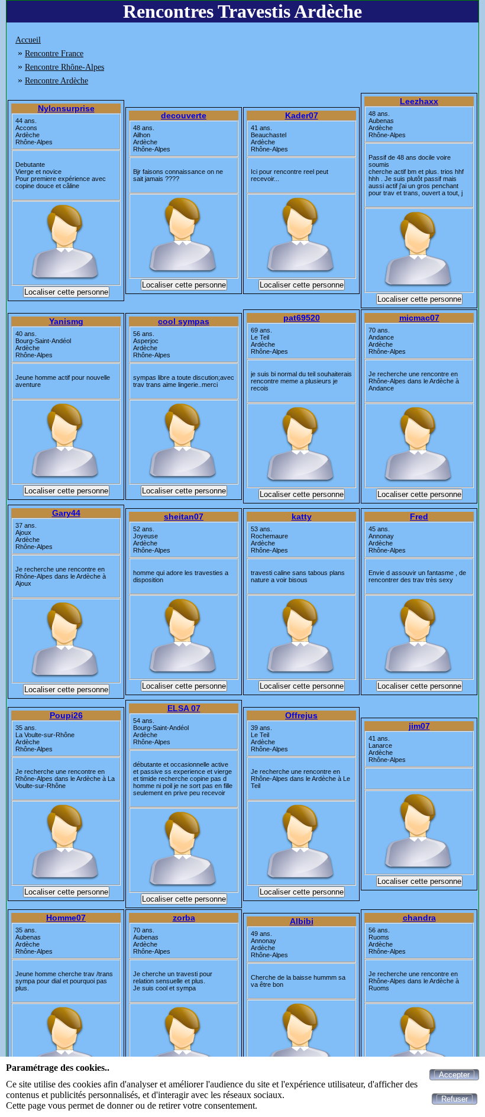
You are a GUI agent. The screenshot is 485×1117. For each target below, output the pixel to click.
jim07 (419, 726)
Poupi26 (66, 715)
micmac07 (419, 317)
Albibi (301, 921)
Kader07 (301, 115)
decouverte (183, 115)
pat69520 (301, 317)
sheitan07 (183, 516)
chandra (419, 917)
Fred (419, 516)
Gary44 (66, 513)
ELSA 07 (184, 708)
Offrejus (301, 715)
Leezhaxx (419, 101)
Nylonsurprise (66, 108)
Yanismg (66, 321)
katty (302, 516)
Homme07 (66, 917)
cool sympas (183, 321)
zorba (184, 917)
